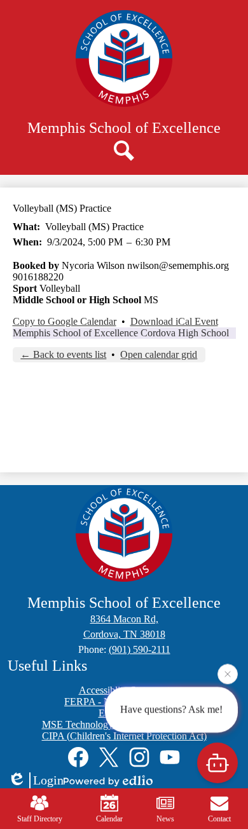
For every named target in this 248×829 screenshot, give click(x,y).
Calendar (109, 818)
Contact (219, 818)
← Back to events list (63, 354)
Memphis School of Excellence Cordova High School (121, 332)
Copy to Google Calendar (64, 321)
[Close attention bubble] (227, 674)
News (165, 818)
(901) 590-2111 (139, 649)
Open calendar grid (158, 354)
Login (48, 780)
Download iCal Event (174, 321)
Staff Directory (39, 818)
